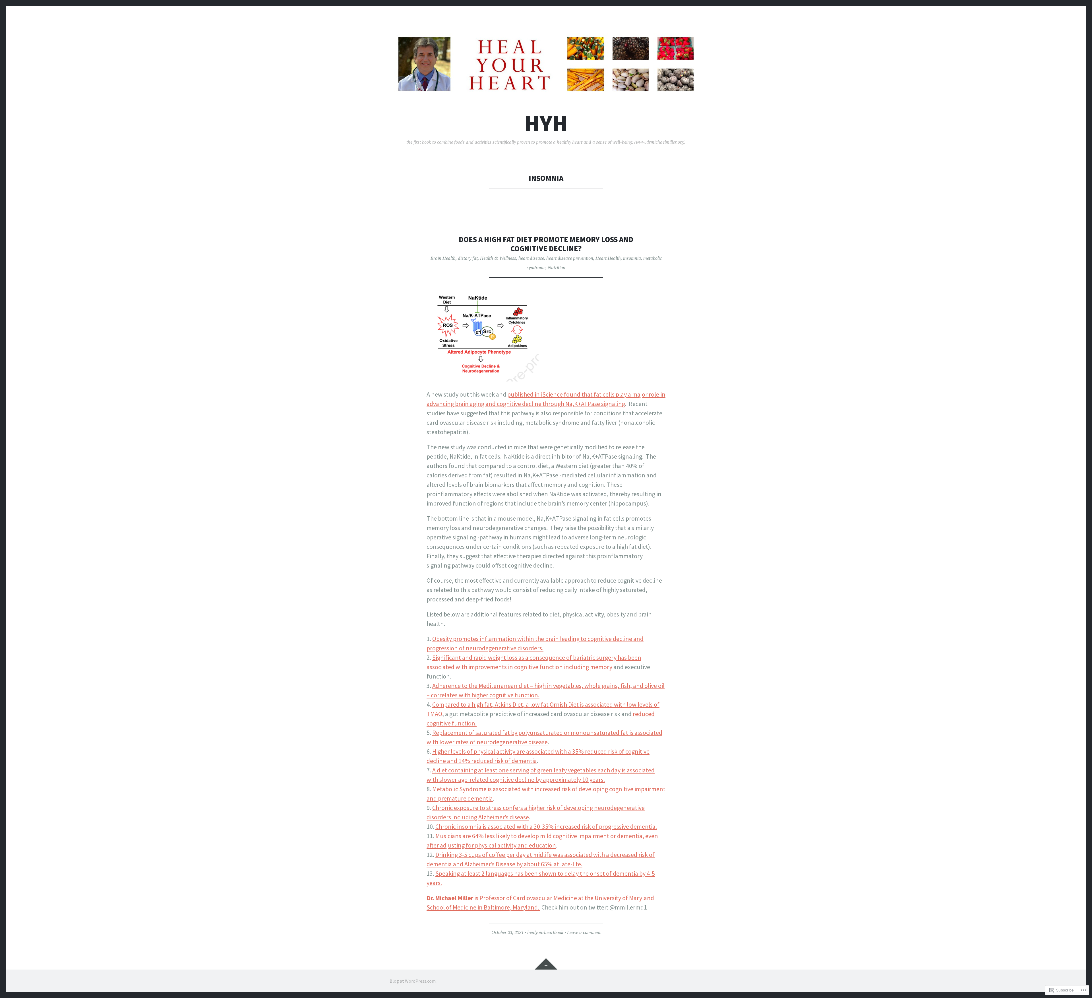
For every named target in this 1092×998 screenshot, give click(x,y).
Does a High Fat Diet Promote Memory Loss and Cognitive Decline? (546, 244)
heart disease (531, 258)
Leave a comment (584, 932)
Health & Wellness (498, 258)
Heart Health (608, 258)
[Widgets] (546, 964)
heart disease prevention (569, 258)
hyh (546, 123)
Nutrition (556, 267)
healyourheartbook (545, 932)
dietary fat (468, 258)
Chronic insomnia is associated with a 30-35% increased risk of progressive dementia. (546, 826)
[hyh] (546, 64)
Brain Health (443, 258)
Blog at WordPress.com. (413, 981)
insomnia (632, 258)
